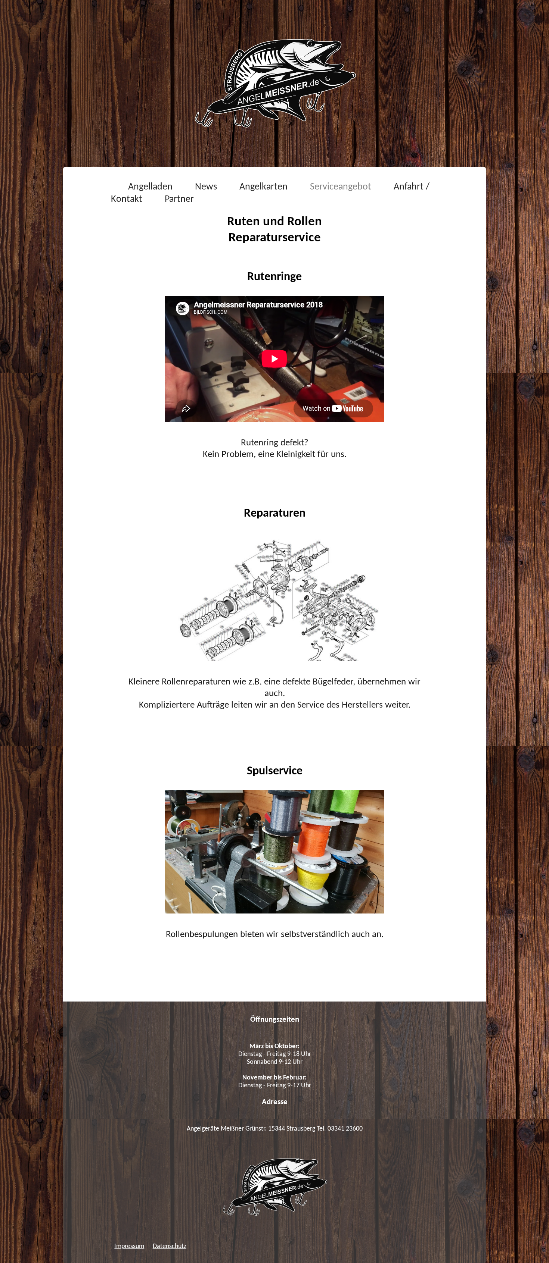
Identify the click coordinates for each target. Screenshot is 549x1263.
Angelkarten (263, 187)
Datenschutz (169, 1246)
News (206, 187)
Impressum (129, 1246)
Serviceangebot (340, 187)
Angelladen (150, 187)
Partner (179, 199)
